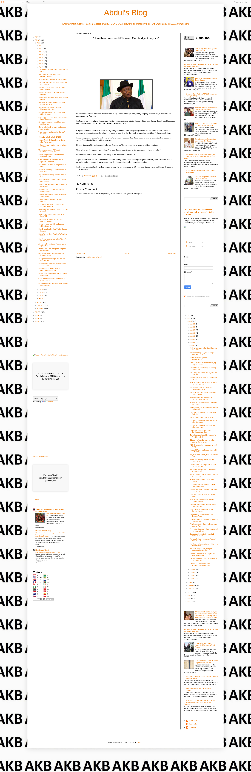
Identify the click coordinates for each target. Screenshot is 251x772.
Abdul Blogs (193, 720)
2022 (37, 37)
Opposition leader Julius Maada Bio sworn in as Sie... (51, 255)
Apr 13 (41, 45)
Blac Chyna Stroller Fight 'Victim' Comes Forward (201, 510)
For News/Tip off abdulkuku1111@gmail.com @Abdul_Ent (50, 478)
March (39, 302)
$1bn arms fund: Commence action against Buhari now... (50, 161)
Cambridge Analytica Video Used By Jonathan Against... (51, 205)
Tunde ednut (193, 724)
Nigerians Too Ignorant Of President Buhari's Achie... (51, 190)
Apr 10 (41, 52)
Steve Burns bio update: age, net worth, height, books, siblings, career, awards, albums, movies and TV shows (50, 535)
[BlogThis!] (109, 176)
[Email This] (106, 176)
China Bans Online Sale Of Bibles (50, 137)
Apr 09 (41, 55)
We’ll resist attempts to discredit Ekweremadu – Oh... (49, 108)
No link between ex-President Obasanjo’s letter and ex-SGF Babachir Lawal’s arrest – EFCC (200, 157)
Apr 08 (41, 58)
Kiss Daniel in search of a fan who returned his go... (50, 220)
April (39, 43)
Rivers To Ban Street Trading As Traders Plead (201, 515)
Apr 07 (41, 61)
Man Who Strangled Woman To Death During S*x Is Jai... (51, 103)
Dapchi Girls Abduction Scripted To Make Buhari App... (202, 555)
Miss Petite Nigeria (42, 550)
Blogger (139, 742)
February (40, 305)
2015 (37, 318)
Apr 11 (41, 48)
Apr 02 (41, 295)
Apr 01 (41, 298)
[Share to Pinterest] (116, 176)
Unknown (192, 727)
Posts (189, 242)
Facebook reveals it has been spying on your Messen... (203, 364)
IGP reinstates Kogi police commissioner (52, 79)
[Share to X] (111, 176)
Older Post (172, 253)
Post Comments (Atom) (93, 257)
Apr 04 (41, 289)
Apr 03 (41, 292)
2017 (37, 312)
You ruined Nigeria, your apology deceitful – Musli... (50, 75)
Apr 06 (41, 64)
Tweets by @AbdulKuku (41, 456)
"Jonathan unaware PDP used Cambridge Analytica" (49, 151)
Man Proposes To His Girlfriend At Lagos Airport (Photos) (206, 124)
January (40, 308)
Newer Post (80, 253)
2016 (37, 315)
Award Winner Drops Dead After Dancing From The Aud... (201, 398)
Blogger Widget (205, 296)
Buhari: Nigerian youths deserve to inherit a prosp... (202, 426)
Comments (191, 246)
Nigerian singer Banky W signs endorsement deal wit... (49, 269)
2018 (37, 40)
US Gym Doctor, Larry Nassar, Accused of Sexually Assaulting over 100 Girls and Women (199, 702)
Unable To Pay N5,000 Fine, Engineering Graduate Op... (201, 564)
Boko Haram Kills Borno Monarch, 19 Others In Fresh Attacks (205, 645)
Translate (50, 402)
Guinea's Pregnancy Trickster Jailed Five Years (205, 178)
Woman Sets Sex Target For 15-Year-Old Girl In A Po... (203, 466)
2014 (37, 321)
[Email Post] (102, 176)
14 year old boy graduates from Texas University (206, 79)
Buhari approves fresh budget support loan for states (205, 140)
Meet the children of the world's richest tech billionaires (206, 108)
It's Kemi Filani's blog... (43, 531)
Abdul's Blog (125, 12)
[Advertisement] (126, 60)
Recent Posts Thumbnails (194, 296)
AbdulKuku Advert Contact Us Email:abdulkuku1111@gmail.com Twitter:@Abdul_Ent (50, 376)
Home (126, 253)
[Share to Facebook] (114, 176)
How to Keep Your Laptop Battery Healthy (48, 552)
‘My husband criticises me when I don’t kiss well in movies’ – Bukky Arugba (199, 211)
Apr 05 (41, 67)
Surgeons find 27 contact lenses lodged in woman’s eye (206, 662)
